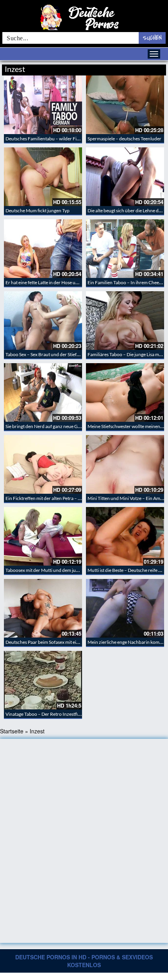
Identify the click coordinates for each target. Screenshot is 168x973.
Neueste (103, 68)
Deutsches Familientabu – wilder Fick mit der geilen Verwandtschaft (74, 139)
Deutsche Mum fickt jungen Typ (37, 210)
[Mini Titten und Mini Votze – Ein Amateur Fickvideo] (125, 464)
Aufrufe (126, 68)
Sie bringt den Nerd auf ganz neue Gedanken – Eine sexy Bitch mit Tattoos (79, 426)
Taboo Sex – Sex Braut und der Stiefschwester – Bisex (59, 354)
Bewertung (151, 68)
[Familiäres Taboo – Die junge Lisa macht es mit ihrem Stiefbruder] (125, 320)
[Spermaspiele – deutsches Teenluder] (125, 104)
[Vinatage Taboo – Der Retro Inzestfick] (43, 680)
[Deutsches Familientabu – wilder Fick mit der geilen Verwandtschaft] (43, 104)
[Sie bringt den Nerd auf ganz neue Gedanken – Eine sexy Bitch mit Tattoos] (43, 392)
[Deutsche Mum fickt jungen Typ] (43, 176)
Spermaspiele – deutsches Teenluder (124, 139)
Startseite (11, 731)
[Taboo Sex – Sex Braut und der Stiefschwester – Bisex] (43, 320)
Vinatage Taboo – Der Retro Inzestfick (43, 714)
